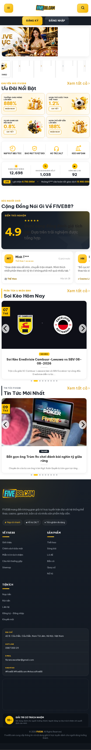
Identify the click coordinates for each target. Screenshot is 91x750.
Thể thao (51, 542)
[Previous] (5, 328)
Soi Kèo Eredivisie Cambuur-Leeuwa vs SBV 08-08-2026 (44, 361)
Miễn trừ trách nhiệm (12, 555)
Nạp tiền (6, 594)
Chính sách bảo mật (12, 548)
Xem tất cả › (78, 83)
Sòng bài (51, 548)
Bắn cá (50, 561)
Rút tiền (6, 600)
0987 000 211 (12, 648)
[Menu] (8, 8)
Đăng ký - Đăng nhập (13, 613)
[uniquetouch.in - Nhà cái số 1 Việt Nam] (45, 8)
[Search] (82, 8)
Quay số (51, 567)
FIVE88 (39, 732)
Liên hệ (5, 607)
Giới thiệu (7, 542)
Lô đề (50, 555)
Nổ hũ (50, 573)
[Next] (82, 328)
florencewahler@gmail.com (19, 660)
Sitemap (6, 567)
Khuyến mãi (8, 619)
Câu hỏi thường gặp (12, 561)
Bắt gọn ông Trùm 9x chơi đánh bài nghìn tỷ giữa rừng (44, 458)
